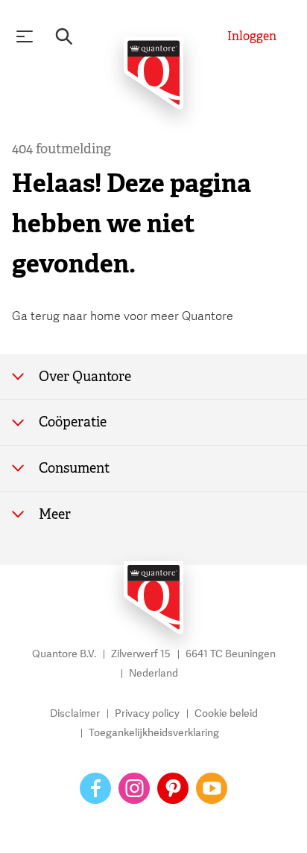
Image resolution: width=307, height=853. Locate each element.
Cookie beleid (226, 713)
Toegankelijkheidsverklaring (154, 733)
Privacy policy (147, 713)
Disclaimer (75, 713)
